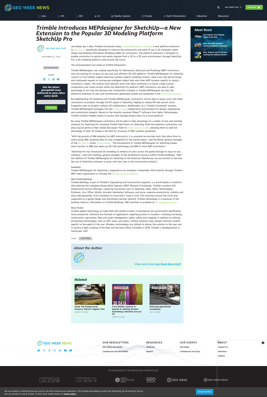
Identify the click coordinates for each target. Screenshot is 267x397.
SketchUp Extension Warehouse (125, 174)
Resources (154, 343)
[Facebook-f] (49, 350)
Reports (149, 352)
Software (85, 238)
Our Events (188, 343)
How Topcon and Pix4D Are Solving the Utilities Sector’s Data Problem (215, 53)
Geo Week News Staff (56, 48)
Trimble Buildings (104, 143)
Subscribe (51, 108)
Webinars (150, 347)
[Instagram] (54, 350)
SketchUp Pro (79, 50)
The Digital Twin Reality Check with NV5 (213, 36)
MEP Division (83, 143)
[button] (44, 79)
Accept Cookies (205, 392)
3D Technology (51, 68)
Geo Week (184, 347)
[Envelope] (70, 350)
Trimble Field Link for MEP (138, 128)
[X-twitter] (43, 350)
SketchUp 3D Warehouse (171, 94)
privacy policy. (70, 394)
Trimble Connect (120, 109)
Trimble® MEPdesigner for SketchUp (137, 47)
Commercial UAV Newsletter (115, 352)
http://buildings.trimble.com (166, 202)
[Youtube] (65, 350)
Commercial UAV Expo (190, 352)
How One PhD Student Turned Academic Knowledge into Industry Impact (216, 45)
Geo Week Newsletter (112, 347)
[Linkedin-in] (60, 350)
